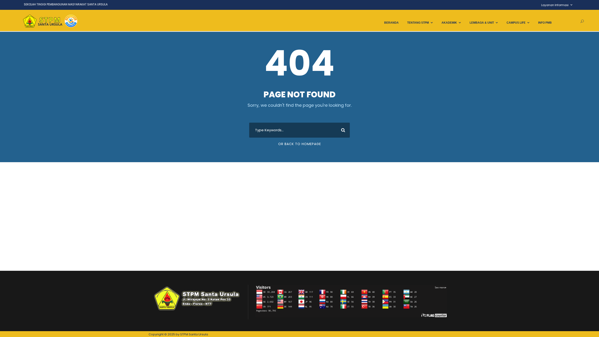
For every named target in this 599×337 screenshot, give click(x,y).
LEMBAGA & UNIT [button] (482, 22)
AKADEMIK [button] (449, 22)
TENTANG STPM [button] (418, 22)
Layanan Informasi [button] (555, 5)
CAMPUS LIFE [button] (516, 22)
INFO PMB (545, 22)
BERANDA (391, 22)
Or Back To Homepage (299, 144)
